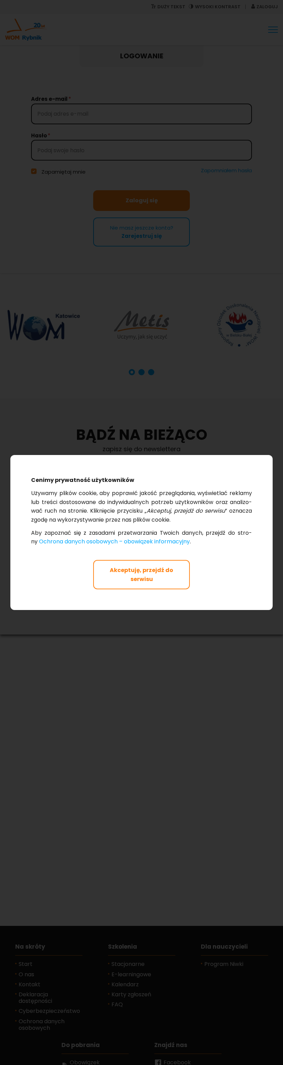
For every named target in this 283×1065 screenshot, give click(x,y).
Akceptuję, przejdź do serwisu (141, 574)
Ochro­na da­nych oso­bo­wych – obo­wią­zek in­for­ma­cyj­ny (114, 541)
